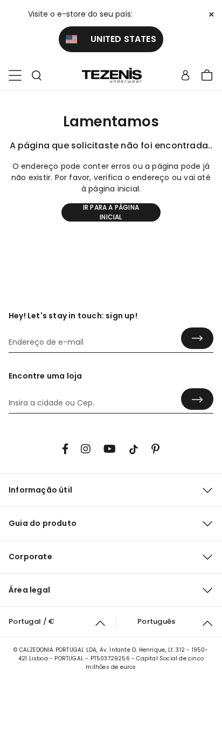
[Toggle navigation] (15, 75)
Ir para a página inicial (111, 212)
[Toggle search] (36, 75)
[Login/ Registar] (185, 75)
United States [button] (117, 39)
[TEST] (86, 450)
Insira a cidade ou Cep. (49, 391)
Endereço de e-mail (42, 330)
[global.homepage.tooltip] (111, 75)
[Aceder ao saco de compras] (206, 75)
